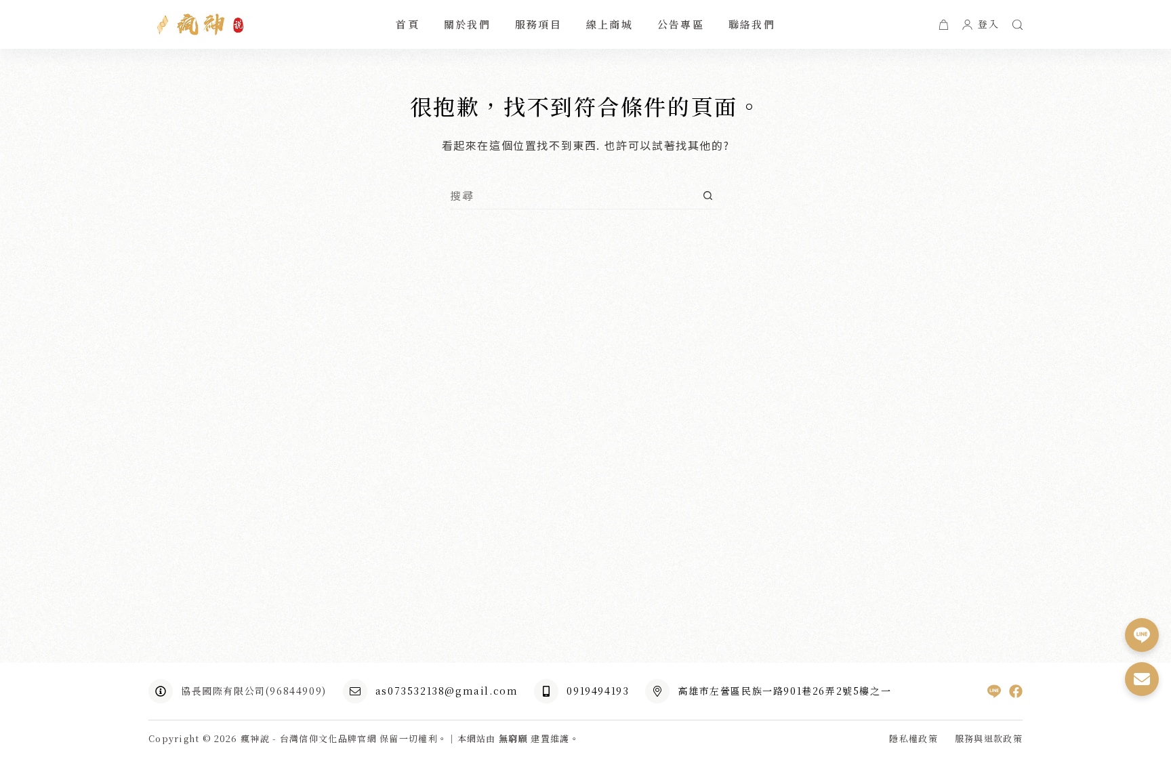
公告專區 (680, 24)
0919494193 (598, 690)
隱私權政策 (913, 739)
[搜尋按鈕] (708, 195)
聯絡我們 (751, 24)
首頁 (407, 24)
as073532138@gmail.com (446, 690)
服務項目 (538, 24)
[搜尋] (1017, 25)
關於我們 (467, 24)
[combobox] (572, 195)
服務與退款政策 (989, 739)
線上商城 (609, 24)
